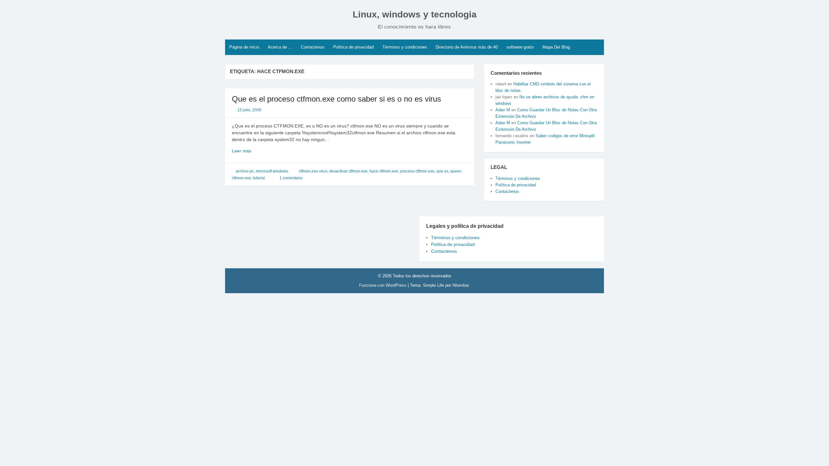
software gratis (520, 47)
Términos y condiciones (404, 47)
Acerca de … (280, 47)
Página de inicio (244, 47)
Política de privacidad (353, 47)
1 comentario (290, 178)
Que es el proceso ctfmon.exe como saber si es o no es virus (336, 98)
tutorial (259, 178)
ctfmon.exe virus (313, 171)
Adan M (502, 109)
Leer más (253, 151)
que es (443, 171)
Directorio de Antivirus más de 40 (467, 47)
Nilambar (460, 285)
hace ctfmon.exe (383, 171)
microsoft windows (272, 171)
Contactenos (312, 47)
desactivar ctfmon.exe (348, 171)
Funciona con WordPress (383, 285)
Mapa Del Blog (556, 47)
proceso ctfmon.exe (417, 171)
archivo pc (245, 171)
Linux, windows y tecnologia (415, 14)
